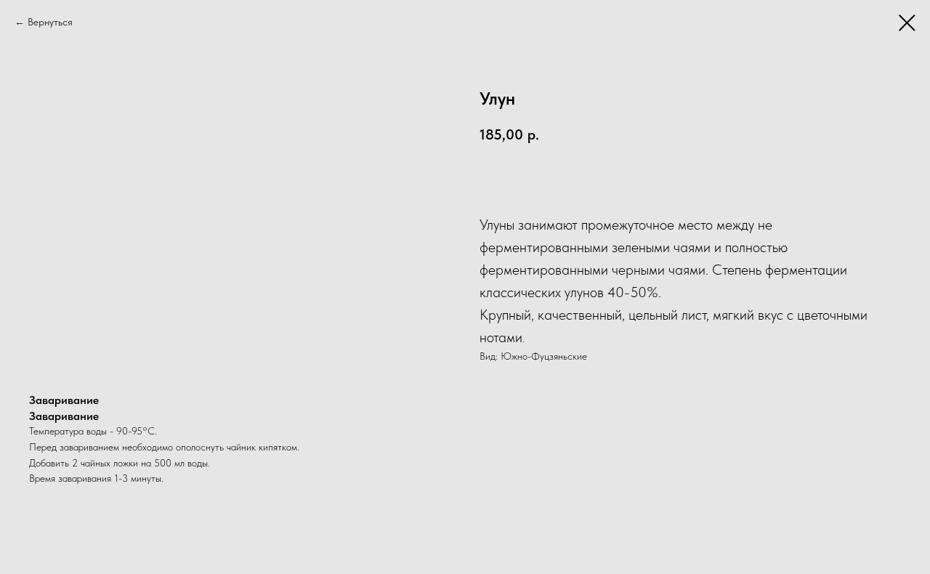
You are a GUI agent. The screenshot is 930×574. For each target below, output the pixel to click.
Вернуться (50, 22)
